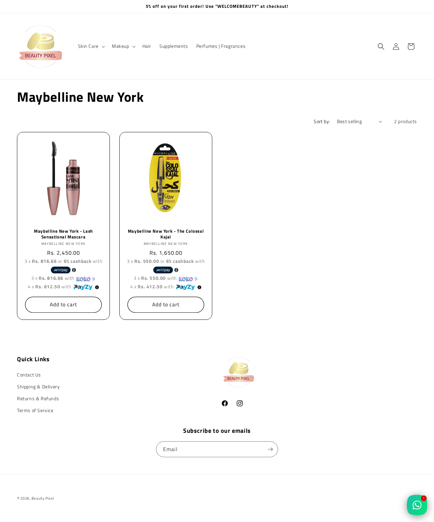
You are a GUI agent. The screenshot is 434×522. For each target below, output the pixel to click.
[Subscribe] (270, 449)
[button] (91, 46)
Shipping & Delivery (38, 386)
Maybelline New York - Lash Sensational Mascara (63, 234)
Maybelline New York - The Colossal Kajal (166, 234)
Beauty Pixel (43, 498)
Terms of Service (35, 410)
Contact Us (29, 374)
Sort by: (322, 121)
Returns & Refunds (38, 398)
